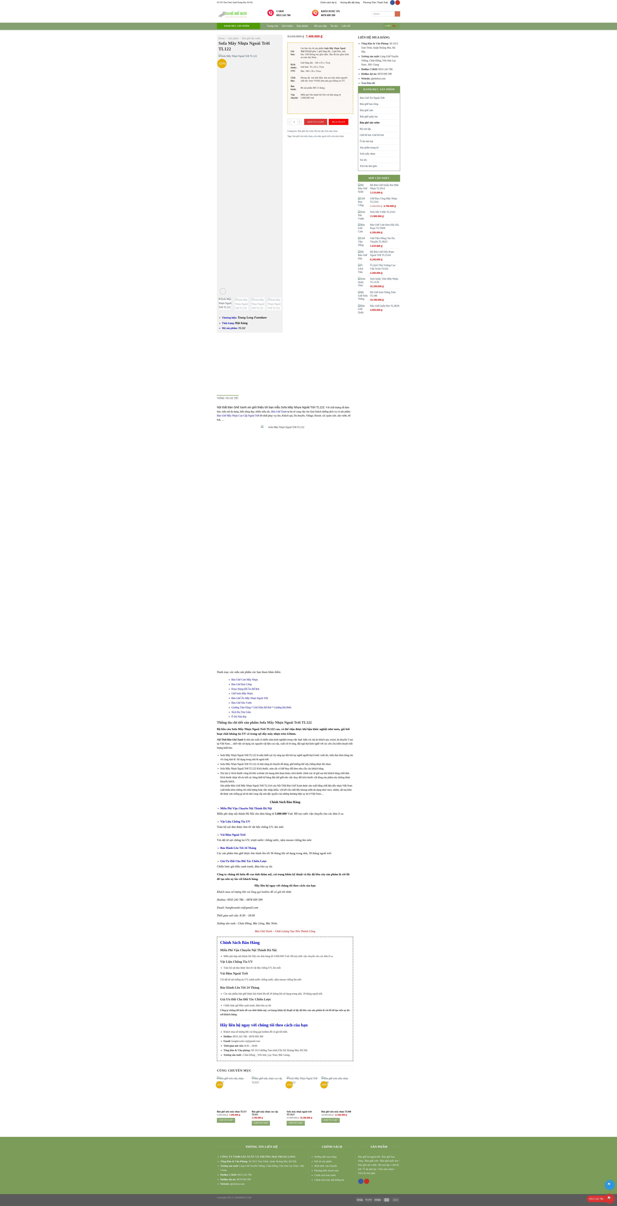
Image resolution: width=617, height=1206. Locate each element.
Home (222, 38)
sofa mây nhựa (337, 136)
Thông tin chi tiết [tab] (228, 398)
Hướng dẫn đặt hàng (350, 2)
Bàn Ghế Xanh (279, 411)
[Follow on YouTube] (397, 2)
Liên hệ (346, 26)
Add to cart (315, 122)
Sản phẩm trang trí (369, 147)
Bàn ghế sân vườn (251, 38)
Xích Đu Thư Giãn (241, 712)
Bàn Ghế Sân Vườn (241, 702)
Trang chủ (272, 26)
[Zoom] (223, 291)
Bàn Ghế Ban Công (241, 684)
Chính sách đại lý (328, 2)
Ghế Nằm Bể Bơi (262, 707)
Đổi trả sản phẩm (323, 1161)
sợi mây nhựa (334, 77)
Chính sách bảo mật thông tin (329, 1180)
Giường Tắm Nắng (241, 707)
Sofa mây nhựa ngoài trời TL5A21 (299, 1113)
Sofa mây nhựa (331, 131)
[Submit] (397, 14)
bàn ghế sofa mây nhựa (303, 136)
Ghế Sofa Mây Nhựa (242, 693)
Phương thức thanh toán (326, 1170)
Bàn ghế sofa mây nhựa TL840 (336, 1111)
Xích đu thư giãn (368, 166)
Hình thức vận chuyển (325, 1166)
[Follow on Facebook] (392, 2)
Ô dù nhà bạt (366, 141)
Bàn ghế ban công (369, 104)
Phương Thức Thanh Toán (375, 2)
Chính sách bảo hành (325, 1175)
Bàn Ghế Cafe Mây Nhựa (244, 679)
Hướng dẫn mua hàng (325, 1156)
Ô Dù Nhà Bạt (238, 716)
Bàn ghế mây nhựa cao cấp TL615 (265, 1113)
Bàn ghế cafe (366, 110)
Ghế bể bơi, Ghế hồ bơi (372, 135)
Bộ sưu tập (320, 26)
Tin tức (334, 26)
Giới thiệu (287, 26)
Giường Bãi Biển (282, 707)
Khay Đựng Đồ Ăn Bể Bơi (245, 689)
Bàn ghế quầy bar (369, 116)
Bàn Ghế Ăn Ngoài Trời (372, 97)
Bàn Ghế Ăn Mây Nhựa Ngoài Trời (249, 698)
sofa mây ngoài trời (321, 136)
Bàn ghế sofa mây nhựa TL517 (232, 1111)
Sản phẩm (302, 26)
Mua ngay (338, 122)
